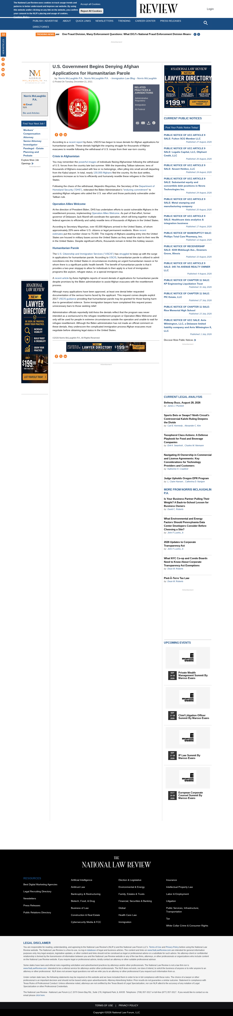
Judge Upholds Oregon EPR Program (186, 478)
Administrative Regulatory (141, 99)
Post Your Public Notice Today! (181, 127)
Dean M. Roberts (175, 569)
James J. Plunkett (176, 406)
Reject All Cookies (91, 11)
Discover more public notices (178, 340)
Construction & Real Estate (85, 915)
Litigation (171, 901)
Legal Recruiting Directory (37, 891)
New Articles (3, 46)
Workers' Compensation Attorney (31, 134)
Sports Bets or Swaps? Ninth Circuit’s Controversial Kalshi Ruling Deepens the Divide (186, 419)
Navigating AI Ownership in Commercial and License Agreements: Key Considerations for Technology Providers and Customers (188, 460)
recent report (76, 142)
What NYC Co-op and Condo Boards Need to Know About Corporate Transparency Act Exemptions (185, 562)
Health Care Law (128, 915)
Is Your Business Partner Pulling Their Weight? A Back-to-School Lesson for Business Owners (186, 502)
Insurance (171, 880)
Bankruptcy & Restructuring (85, 894)
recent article (62, 278)
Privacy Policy (172, 947)
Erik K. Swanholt (175, 445)
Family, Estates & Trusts (131, 894)
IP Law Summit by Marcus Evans (189, 756)
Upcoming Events (177, 642)
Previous (195, 34)
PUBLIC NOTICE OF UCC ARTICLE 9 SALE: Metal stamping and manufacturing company (184, 203)
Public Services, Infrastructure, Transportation (182, 910)
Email (29, 104)
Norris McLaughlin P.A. (35, 98)
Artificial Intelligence (81, 880)
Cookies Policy (21, 17)
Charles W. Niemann (194, 445)
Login (210, 9)
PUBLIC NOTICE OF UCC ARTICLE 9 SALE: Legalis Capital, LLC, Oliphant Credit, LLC (185, 152)
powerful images (87, 161)
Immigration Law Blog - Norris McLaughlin (134, 78)
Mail (144, 123)
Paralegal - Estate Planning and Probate (33, 152)
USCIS (112, 257)
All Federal (140, 109)
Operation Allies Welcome (105, 213)
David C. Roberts (175, 509)
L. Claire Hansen (175, 481)
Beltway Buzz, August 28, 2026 (182, 402)
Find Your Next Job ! (34, 123)
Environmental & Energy (132, 887)
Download (149, 123)
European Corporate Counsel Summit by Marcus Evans (190, 795)
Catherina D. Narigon (195, 481)
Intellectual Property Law (179, 887)
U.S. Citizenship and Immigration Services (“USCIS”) (85, 253)
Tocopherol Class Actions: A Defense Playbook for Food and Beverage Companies (186, 439)
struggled (124, 253)
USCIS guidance (67, 298)
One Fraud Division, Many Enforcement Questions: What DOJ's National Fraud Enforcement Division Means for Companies (130, 34)
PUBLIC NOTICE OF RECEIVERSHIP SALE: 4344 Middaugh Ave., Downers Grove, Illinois (185, 250)
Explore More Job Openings (30, 162)
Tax (168, 918)
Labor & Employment (177, 894)
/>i (154, 123)
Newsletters (104, 20)
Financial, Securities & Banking (135, 901)
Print (138, 123)
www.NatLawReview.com (159, 950)
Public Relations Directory (37, 912)
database (91, 950)
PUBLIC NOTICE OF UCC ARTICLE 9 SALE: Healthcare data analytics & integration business (184, 220)
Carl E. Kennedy (175, 426)
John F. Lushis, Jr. (176, 532)
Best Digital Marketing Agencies (40, 884)
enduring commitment (135, 189)
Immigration (140, 105)
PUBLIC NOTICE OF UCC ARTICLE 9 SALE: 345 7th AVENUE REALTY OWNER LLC (187, 267)
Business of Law (80, 908)
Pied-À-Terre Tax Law (176, 578)
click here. (40, 995)
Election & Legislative (130, 880)
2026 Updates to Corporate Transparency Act (180, 544)
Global (122, 908)
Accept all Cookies (90, 4)
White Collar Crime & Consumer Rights (187, 925)
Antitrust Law (78, 887)
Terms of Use (155, 947)
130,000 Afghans (102, 172)
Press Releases (31, 905)
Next (199, 34)
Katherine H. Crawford (178, 469)
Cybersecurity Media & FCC (86, 922)
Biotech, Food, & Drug (83, 901)
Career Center (145, 20)
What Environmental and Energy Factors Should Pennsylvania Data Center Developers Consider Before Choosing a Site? (185, 524)
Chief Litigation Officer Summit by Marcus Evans (193, 716)
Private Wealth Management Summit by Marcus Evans (193, 675)
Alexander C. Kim (193, 426)
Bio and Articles (31, 113)
